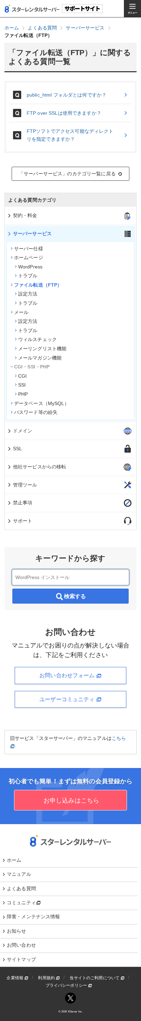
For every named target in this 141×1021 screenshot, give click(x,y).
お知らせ (16, 931)
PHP (23, 394)
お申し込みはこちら (70, 800)
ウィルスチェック (37, 339)
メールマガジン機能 (40, 358)
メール (21, 312)
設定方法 (28, 294)
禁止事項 (23, 502)
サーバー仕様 (28, 248)
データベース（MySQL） (41, 403)
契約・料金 (25, 215)
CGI (22, 376)
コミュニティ (21, 902)
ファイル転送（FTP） (38, 285)
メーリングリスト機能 (42, 348)
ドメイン (23, 430)
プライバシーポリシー (67, 985)
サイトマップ (21, 959)
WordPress (30, 266)
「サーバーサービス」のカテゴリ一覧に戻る (67, 173)
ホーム (14, 860)
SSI (22, 385)
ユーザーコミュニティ (67, 699)
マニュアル (19, 874)
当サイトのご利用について (94, 977)
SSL (17, 448)
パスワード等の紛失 (35, 412)
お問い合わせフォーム (67, 675)
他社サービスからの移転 (39, 466)
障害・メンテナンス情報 (33, 916)
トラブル (28, 275)
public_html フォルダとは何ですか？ (66, 95)
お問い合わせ (21, 945)
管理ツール (25, 485)
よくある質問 (21, 888)
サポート (23, 521)
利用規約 (47, 977)
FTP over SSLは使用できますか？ (64, 113)
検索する (75, 596)
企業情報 (15, 977)
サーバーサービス (32, 233)
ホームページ (28, 257)
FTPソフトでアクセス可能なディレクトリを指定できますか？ (70, 134)
